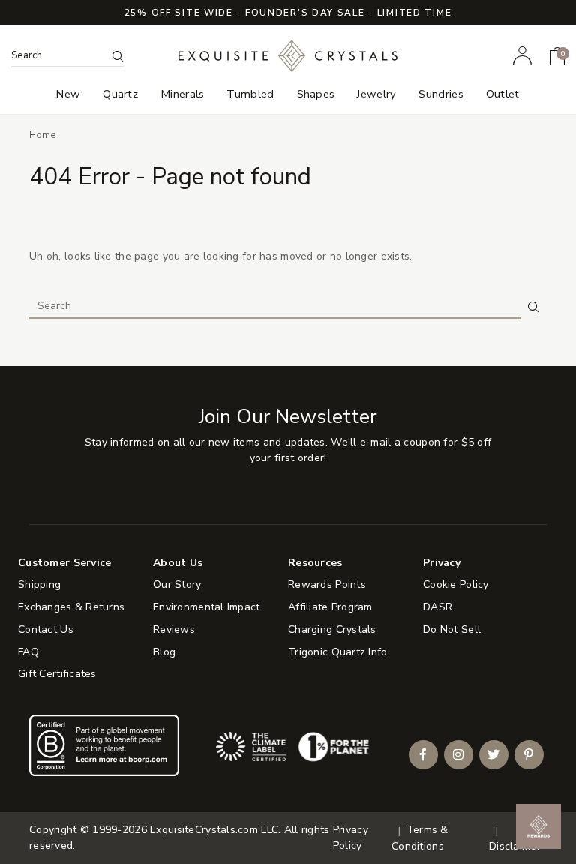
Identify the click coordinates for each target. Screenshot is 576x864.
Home (42, 135)
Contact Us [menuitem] (46, 629)
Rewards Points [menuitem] (327, 585)
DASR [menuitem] (437, 607)
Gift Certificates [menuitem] (57, 674)
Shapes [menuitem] (316, 94)
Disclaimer (515, 846)
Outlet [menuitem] (503, 94)
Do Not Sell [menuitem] (452, 629)
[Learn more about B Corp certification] (104, 745)
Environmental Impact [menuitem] (206, 607)
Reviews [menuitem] (174, 629)
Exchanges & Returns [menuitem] (71, 607)
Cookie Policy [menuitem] (456, 585)
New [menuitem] (68, 94)
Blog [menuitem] (164, 652)
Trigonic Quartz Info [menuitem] (338, 652)
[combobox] (58, 55)
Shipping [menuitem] (39, 585)
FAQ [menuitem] (28, 652)
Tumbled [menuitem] (250, 94)
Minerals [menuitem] (182, 94)
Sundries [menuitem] (440, 94)
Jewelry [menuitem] (376, 94)
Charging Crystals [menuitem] (332, 629)
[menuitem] (522, 55)
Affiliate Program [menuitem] (330, 607)
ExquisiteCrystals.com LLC (214, 830)
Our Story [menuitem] (177, 585)
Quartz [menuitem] (120, 94)
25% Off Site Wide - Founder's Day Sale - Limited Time (288, 13)
